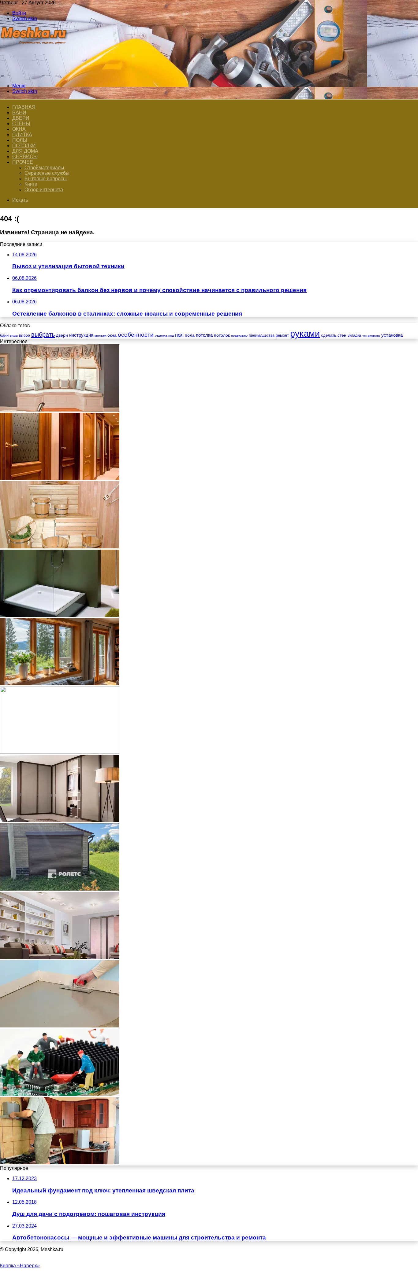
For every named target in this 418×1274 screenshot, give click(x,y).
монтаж (100, 335)
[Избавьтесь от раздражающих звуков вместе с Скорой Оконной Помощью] (59, 752)
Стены (21, 123)
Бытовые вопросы (45, 178)
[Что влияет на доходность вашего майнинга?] (59, 1094)
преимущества (261, 335)
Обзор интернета (43, 189)
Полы (19, 140)
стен (342, 335)
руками (305, 333)
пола (190, 335)
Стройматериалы (44, 167)
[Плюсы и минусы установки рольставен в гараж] (59, 888)
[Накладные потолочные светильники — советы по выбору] (59, 957)
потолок (222, 335)
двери (62, 335)
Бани (19, 112)
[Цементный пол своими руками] (59, 1025)
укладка (354, 335)
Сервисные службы (46, 173)
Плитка (22, 134)
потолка (204, 335)
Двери (20, 118)
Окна (19, 129)
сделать (328, 335)
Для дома (25, 151)
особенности (136, 334)
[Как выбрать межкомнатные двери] (59, 478)
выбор (24, 335)
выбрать (43, 334)
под (171, 335)
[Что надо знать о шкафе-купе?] (59, 820)
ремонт (282, 335)
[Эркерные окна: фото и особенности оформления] (59, 409)
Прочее (22, 162)
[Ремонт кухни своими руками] (59, 1162)
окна (112, 335)
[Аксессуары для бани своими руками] (59, 546)
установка (392, 335)
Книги (30, 184)
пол (179, 335)
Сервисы (25, 156)
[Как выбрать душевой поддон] (59, 615)
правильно (239, 335)
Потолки (24, 145)
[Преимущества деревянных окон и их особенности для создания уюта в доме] (59, 683)
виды (14, 335)
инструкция (81, 335)
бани (4, 335)
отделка (161, 335)
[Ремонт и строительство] (34, 75)
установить (371, 335)
